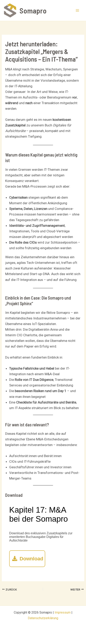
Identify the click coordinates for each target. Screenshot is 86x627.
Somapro (33, 10)
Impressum (63, 612)
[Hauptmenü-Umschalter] (77, 10)
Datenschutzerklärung (43, 618)
